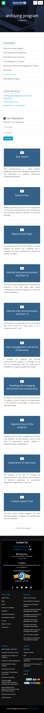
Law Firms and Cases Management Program (31, 620)
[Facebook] (13, 588)
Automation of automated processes (10, 673)
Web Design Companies (9, 649)
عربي (40, 3)
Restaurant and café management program (31, 625)
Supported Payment (8, 614)
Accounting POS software (32, 601)
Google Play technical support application (33, 660)
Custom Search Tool (10, 101)
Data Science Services (9, 694)
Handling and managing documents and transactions (17, 97)
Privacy (4, 621)
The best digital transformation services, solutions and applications (10, 682)
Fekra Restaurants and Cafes (14, 57)
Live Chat (26, 649)
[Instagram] (31, 588)
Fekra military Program (11, 78)
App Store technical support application (32, 665)
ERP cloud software (30, 598)
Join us (26, 674)
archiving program (10, 74)
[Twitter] (17, 588)
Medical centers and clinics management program (32, 630)
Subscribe (8, 138)
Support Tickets (29, 652)
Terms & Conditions (8, 608)
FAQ (25, 656)
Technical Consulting (8, 677)
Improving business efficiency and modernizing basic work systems (10, 689)
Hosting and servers (8, 669)
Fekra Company (32, 708)
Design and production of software (10, 656)
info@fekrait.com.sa (21, 549)
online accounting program (13, 48)
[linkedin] (22, 588)
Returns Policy (6, 624)
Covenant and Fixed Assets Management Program (32, 610)
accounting (7, 70)
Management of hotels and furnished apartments (32, 615)
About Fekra (5, 598)
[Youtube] (26, 588)
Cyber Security (6, 697)
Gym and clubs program (31, 635)
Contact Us (5, 627)
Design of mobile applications (11, 661)
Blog (3, 601)
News (3, 604)
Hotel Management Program (13, 61)
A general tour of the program (14, 105)
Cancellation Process (8, 617)
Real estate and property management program (21, 65)
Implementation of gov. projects (9, 665)
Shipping (4, 611)
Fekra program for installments (14, 52)
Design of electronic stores (10, 652)
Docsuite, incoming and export (31, 605)
